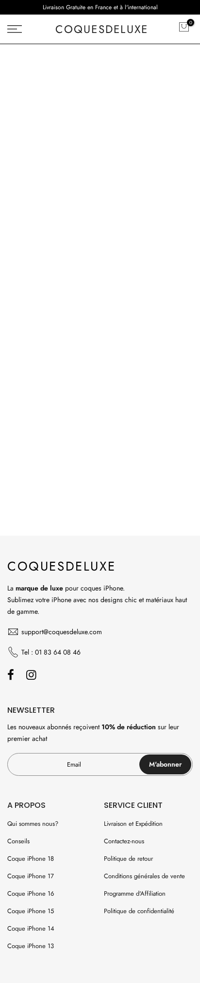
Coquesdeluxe (101, 29)
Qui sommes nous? (32, 823)
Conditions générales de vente (144, 876)
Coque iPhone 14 (30, 928)
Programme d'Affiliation (135, 893)
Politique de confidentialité (139, 911)
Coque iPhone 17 (30, 876)
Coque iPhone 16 (30, 893)
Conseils (18, 841)
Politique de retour (128, 858)
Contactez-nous (124, 841)
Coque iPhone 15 (30, 911)
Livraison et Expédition (133, 823)
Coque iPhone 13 (30, 945)
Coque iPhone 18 (30, 858)
